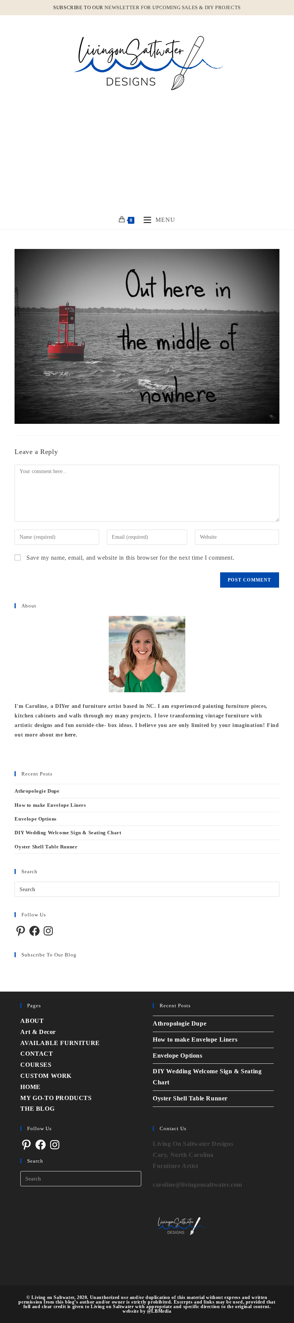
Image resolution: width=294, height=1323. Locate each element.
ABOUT (32, 1021)
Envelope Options (36, 819)
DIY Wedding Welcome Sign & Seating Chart (68, 832)
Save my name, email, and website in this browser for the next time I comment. (130, 557)
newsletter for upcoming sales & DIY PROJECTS (172, 7)
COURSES (35, 1064)
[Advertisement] (147, 153)
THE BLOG (37, 1108)
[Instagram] (48, 931)
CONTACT (36, 1053)
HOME (30, 1087)
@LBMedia (159, 1311)
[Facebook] (34, 931)
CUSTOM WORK (46, 1076)
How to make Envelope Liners (50, 805)
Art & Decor (38, 1032)
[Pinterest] (21, 931)
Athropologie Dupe (37, 791)
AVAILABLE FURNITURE (60, 1043)
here (70, 735)
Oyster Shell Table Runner (46, 847)
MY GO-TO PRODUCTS (55, 1098)
